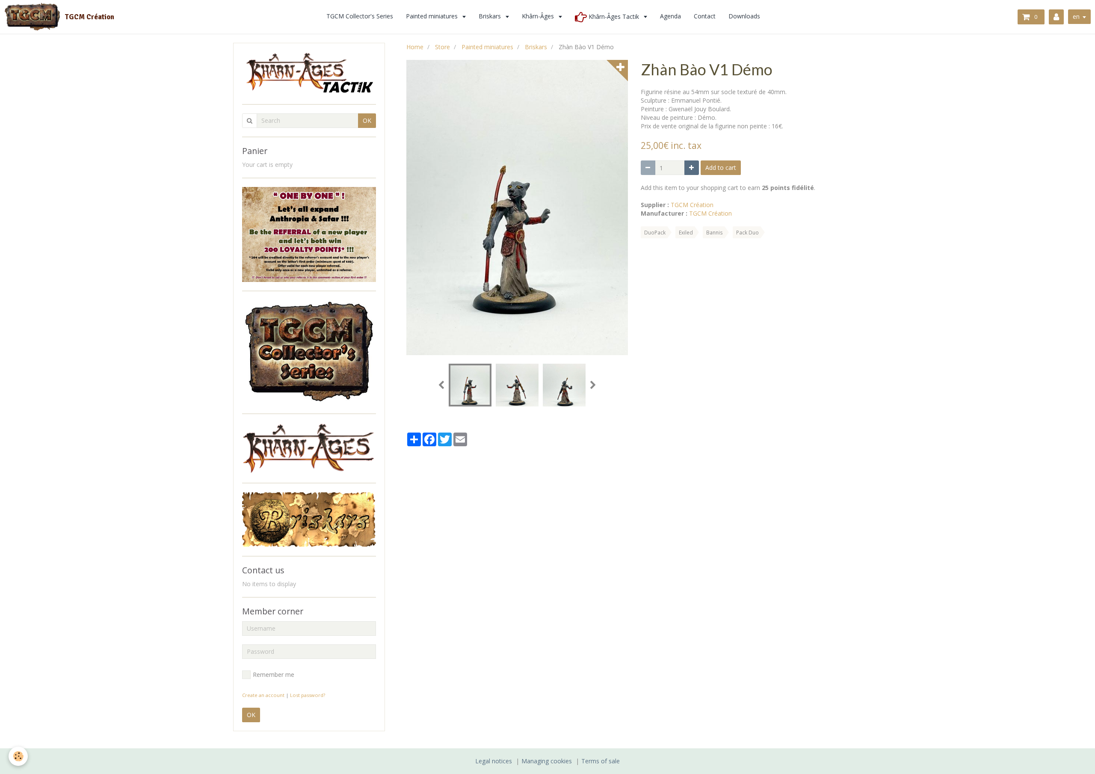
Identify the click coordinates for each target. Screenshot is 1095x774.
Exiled (686, 232)
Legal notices (493, 761)
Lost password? (307, 695)
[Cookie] (18, 756)
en (1076, 16)
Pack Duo (747, 232)
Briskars (536, 47)
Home (414, 47)
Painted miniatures (487, 47)
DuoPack (655, 232)
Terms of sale (600, 761)
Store (442, 47)
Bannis (714, 232)
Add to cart (720, 167)
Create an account (263, 695)
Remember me (273, 674)
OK (367, 120)
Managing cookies (546, 761)
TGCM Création (692, 205)
